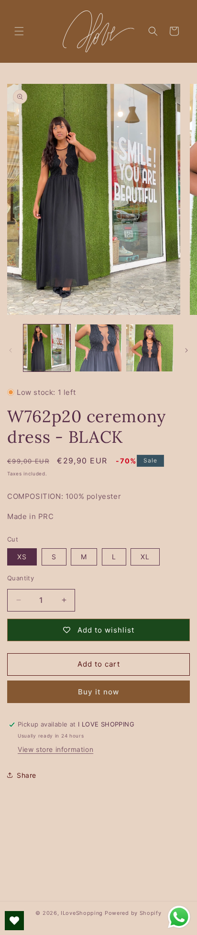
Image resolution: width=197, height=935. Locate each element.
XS (22, 557)
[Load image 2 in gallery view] (98, 347)
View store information (55, 749)
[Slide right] (186, 350)
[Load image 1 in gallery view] (46, 347)
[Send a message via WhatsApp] (179, 917)
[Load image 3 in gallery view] (149, 347)
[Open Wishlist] (14, 920)
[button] (19, 31)
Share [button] (26, 775)
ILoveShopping (82, 913)
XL (145, 557)
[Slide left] (10, 350)
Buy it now (98, 691)
